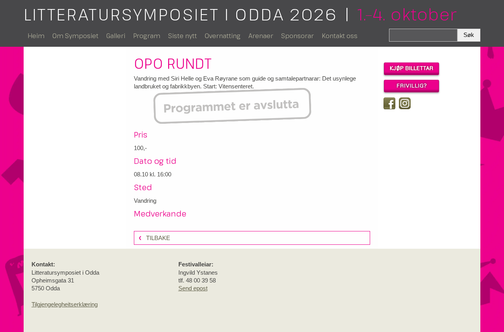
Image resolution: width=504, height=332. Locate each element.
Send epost (193, 288)
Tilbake (158, 238)
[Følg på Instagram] (404, 103)
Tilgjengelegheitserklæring (65, 304)
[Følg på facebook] (389, 103)
